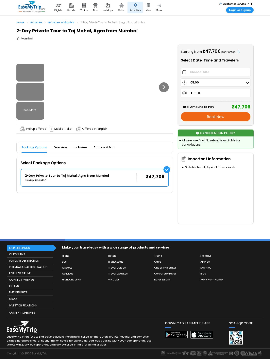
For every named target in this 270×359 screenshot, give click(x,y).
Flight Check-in (71, 279)
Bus (64, 262)
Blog (203, 273)
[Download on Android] (176, 337)
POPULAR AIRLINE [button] (20, 273)
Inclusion (80, 147)
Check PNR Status (165, 268)
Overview (60, 147)
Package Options (34, 147)
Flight (65, 256)
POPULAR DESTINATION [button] (24, 261)
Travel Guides (117, 268)
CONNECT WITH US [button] (21, 280)
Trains (158, 256)
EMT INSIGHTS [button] (18, 292)
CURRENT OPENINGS (22, 313)
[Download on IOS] (201, 337)
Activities (67, 273)
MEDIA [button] (13, 299)
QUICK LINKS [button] (17, 254)
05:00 (194, 82)
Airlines (205, 262)
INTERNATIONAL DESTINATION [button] (28, 267)
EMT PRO (205, 268)
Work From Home (211, 279)
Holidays (205, 256)
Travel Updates (118, 273)
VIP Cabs (114, 279)
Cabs (157, 262)
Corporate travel (165, 273)
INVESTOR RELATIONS (23, 305)
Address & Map (104, 147)
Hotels (112, 256)
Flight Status (115, 262)
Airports (67, 268)
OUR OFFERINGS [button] (19, 248)
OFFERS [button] (14, 286)
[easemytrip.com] (31, 7)
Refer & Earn (162, 279)
